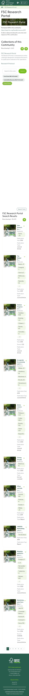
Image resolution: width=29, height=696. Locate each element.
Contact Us (14, 684)
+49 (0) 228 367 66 (16, 675)
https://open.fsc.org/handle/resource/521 (13, 30)
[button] (17, 3)
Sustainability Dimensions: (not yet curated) (14, 80)
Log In (25, 2)
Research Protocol (8, 63)
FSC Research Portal (8, 53)
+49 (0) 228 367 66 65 (15, 671)
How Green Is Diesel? (19, 227)
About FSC (14, 682)
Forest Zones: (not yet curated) (11, 76)
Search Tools (22, 209)
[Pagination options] (26, 48)
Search (22, 71)
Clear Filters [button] (7, 83)
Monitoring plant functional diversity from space (20, 604)
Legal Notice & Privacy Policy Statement (14, 691)
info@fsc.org (16, 673)
